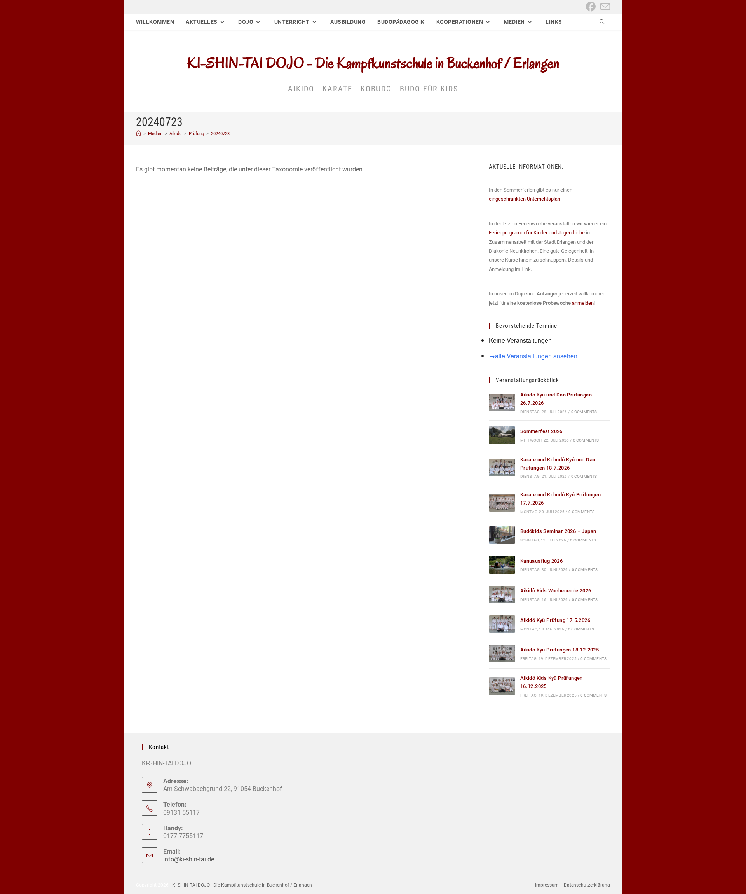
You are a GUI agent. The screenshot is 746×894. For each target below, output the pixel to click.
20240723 (220, 133)
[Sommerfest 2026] (502, 435)
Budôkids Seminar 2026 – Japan (558, 531)
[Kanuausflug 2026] (502, 564)
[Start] (138, 133)
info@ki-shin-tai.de (188, 859)
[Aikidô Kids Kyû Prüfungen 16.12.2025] (502, 686)
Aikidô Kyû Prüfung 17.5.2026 (555, 620)
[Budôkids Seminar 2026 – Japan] (502, 535)
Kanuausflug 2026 (541, 561)
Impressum (547, 885)
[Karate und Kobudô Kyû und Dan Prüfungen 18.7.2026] (502, 467)
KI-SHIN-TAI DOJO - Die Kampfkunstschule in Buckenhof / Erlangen (373, 63)
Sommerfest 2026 (541, 431)
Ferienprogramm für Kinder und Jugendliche (537, 233)
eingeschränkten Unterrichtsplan (524, 199)
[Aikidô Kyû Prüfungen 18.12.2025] (502, 653)
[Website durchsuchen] (601, 22)
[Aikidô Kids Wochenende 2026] (502, 594)
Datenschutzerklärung (587, 885)
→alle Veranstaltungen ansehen (533, 355)
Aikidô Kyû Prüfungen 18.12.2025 (559, 650)
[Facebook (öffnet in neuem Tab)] (591, 7)
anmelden (583, 303)
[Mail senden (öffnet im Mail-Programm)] (604, 7)
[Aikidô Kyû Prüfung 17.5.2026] (502, 624)
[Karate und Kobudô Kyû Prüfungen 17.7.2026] (502, 503)
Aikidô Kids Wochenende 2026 (555, 591)
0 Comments (584, 412)
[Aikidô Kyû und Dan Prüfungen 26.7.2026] (502, 402)
